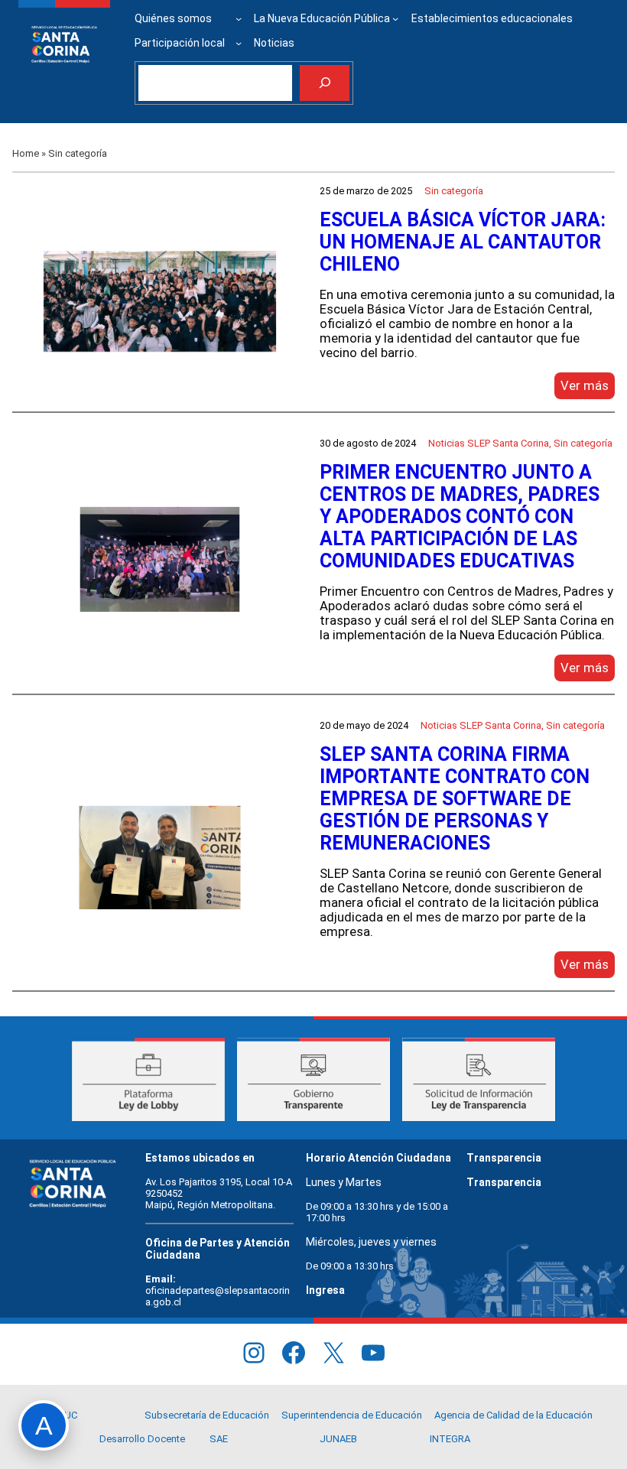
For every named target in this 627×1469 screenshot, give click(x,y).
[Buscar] (324, 83)
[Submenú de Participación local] (239, 43)
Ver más (587, 388)
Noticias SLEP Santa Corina (488, 443)
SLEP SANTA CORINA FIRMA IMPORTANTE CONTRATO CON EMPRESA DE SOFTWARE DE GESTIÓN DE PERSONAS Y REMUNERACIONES (455, 798)
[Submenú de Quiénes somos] (239, 18)
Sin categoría (453, 191)
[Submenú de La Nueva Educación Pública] (395, 18)
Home (25, 153)
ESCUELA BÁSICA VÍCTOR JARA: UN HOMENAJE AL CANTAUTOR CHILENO (463, 242)
